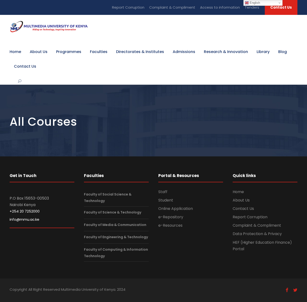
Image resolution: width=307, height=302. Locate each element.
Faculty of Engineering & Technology (116, 237)
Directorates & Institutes (140, 51)
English (254, 3)
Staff (162, 192)
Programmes (68, 51)
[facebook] (287, 290)
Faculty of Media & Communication (115, 224)
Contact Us (281, 7)
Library (263, 51)
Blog (282, 51)
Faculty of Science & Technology (112, 212)
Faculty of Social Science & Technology (107, 197)
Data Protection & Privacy (257, 234)
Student (165, 200)
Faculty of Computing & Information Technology (116, 252)
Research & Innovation (226, 51)
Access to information (220, 7)
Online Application (175, 208)
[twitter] (295, 290)
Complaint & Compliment (172, 7)
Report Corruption (128, 7)
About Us (38, 51)
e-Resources (170, 225)
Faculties (98, 51)
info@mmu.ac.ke (24, 219)
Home (15, 51)
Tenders (252, 7)
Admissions (184, 51)
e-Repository (170, 217)
